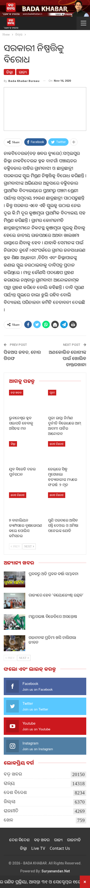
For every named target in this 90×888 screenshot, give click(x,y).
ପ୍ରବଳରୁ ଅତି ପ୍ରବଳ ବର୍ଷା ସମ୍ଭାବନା (53, 573)
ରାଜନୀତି (11, 810)
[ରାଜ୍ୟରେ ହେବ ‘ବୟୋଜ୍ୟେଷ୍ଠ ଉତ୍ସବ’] (14, 601)
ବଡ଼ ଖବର (16, 392)
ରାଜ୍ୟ (22, 72)
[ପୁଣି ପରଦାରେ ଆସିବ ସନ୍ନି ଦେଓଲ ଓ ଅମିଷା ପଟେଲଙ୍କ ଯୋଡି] (64, 503)
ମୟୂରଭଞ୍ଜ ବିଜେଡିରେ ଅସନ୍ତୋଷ (52, 616)
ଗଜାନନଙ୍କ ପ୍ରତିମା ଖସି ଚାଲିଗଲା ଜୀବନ (52, 640)
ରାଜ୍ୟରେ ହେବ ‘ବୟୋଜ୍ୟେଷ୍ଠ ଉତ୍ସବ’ (56, 595)
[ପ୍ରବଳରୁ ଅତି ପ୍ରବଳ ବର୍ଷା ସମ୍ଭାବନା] (14, 579)
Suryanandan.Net (56, 871)
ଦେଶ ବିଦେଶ (57, 444)
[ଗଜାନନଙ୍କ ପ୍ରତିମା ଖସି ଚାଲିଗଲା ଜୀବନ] (14, 643)
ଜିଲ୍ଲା (9, 72)
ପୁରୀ (52, 392)
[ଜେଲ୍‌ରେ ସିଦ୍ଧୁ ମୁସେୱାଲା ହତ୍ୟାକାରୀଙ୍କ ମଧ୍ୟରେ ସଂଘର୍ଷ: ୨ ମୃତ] (64, 452)
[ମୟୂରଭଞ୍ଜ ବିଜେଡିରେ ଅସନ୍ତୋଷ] (14, 622)
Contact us (60, 848)
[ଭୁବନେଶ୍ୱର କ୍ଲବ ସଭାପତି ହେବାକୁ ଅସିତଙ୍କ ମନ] (25, 401)
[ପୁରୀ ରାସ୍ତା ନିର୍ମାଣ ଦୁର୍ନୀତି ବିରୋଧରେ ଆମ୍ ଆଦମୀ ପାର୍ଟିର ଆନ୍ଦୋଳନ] (64, 401)
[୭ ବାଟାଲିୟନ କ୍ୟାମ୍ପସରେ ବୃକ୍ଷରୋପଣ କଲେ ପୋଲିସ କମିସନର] (25, 503)
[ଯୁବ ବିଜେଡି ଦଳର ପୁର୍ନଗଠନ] (25, 452)
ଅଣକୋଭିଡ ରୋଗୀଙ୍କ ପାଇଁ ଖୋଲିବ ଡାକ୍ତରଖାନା (67, 358)
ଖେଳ (8, 819)
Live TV (38, 848)
